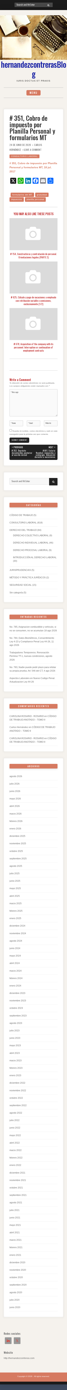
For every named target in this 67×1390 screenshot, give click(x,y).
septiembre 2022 (18, 1105)
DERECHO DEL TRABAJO (23, 530)
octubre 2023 (16, 1008)
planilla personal (35, 199)
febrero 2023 (16, 1068)
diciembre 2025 (17, 836)
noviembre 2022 (17, 1090)
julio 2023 (14, 1030)
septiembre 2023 (18, 1015)
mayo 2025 (15, 888)
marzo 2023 (15, 1060)
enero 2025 (15, 918)
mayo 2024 (15, 955)
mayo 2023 (15, 1045)
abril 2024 (14, 963)
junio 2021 (14, 1217)
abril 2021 (14, 1232)
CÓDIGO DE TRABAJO (21, 515)
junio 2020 (14, 1307)
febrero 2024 (16, 978)
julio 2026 (14, 783)
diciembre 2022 (17, 1083)
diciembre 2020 (17, 1262)
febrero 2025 (16, 911)
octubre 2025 (16, 851)
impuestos (16, 199)
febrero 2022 (16, 1157)
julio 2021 (14, 1210)
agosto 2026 (15, 776)
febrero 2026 (16, 821)
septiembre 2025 (18, 858)
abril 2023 (14, 1053)
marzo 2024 (15, 971)
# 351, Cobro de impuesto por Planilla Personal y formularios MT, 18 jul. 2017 (33, 167)
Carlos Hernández (18, 727)
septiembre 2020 (18, 1285)
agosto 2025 (15, 866)
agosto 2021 (15, 1202)
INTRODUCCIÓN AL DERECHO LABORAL (35, 557)
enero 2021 (15, 1255)
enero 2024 (15, 985)
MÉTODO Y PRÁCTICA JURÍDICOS (27, 577)
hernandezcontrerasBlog (33, 68)
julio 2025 (14, 873)
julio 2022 (14, 1120)
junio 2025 (14, 881)
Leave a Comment (33, 150)
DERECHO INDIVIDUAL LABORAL (31, 542)
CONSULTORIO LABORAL (24, 156)
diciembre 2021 (17, 1172)
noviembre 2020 (17, 1270)
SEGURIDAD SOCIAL (20, 585)
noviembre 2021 (17, 1180)
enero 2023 (15, 1075)
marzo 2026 (15, 813)
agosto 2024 (15, 941)
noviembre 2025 (17, 843)
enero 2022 (15, 1165)
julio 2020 (14, 1300)
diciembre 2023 (17, 993)
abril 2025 (14, 896)
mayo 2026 (15, 798)
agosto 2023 (15, 1023)
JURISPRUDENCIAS (20, 570)
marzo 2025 (15, 903)
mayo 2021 (15, 1225)
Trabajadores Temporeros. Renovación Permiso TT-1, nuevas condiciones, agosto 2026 (30, 656)
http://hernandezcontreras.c (17, 1358)
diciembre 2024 (17, 925)
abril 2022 (14, 1143)
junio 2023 (14, 1038)
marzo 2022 (15, 1150)
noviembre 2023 (17, 1000)
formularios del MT (22, 195)
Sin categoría (16, 592)
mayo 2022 (15, 1135)
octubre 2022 (16, 1098)
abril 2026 (14, 806)
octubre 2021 (16, 1187)
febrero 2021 (16, 1247)
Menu (33, 93)
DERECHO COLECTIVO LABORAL (31, 535)
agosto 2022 (15, 1113)
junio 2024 (14, 948)
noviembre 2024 (17, 933)
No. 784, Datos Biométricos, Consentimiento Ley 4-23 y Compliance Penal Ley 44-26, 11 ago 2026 (31, 641)
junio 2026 (14, 791)
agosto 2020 (15, 1292)
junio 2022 (14, 1127)
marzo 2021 (15, 1240)
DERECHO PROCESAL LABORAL (30, 550)
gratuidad (42, 195)
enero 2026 (15, 828)
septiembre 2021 (18, 1195)
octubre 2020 (16, 1277)
